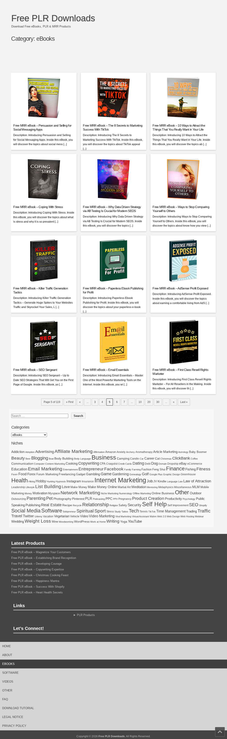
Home (6, 646)
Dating (138, 463)
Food (22, 474)
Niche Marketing (109, 493)
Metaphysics (165, 487)
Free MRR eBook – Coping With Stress (38, 207)
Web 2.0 (161, 516)
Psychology (189, 499)
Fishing (190, 469)
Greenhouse (188, 474)
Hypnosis (61, 481)
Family (127, 469)
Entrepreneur (91, 469)
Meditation (138, 487)
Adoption (30, 452)
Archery (130, 452)
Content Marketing (55, 463)
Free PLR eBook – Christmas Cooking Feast (39, 575)
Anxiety (121, 452)
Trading (191, 511)
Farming (136, 469)
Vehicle (74, 516)
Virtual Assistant (140, 516)
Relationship (95, 504)
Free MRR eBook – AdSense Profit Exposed (180, 288)
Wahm (153, 516)
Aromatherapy (144, 452)
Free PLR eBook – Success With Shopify (38, 586)
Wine (55, 521)
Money (28, 493)
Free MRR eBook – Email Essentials (106, 369)
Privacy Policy (14, 725)
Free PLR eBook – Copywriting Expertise (37, 569)
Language (172, 481)
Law (180, 481)
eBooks (8, 664)
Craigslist (111, 463)
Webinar (199, 516)
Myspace (54, 493)
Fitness (203, 469)
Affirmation (99, 452)
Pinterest (78, 498)
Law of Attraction (197, 481)
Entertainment (70, 469)
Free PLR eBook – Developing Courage (36, 563)
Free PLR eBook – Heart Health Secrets (37, 592)
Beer (28, 458)
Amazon (110, 452)
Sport (100, 510)
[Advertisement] (115, 59)
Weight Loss (38, 520)
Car (142, 458)
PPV (115, 499)
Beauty (18, 458)
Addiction (18, 452)
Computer (39, 463)
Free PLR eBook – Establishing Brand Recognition (43, 558)
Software (51, 511)
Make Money (78, 487)
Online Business (163, 493)
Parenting (36, 498)
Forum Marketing (47, 474)
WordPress (82, 521)
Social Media (26, 511)
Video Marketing (102, 516)
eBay (183, 463)
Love (66, 487)
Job (150, 481)
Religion (114, 505)
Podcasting (99, 499)
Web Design (173, 516)
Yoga (123, 521)
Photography (62, 498)
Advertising (44, 451)
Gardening (120, 474)
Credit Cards (125, 463)
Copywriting (88, 463)
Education (19, 469)
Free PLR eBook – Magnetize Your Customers (41, 552)
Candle (134, 458)
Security (134, 505)
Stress (110, 511)
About (7, 655)
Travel (16, 516)
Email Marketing (45, 468)
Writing (112, 521)
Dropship (172, 463)
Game (106, 474)
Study (118, 511)
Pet (49, 498)
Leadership (18, 487)
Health (19, 480)
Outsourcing (18, 498)
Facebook (113, 469)
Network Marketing (80, 492)
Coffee (194, 458)
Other (182, 492)
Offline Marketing (142, 493)
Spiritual (85, 510)
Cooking (72, 463)
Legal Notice (12, 717)
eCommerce (194, 463)
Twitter (28, 516)
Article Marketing (165, 452)
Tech (134, 511)
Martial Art (124, 487)
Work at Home (98, 521)
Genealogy (135, 474)
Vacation (48, 516)
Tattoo (124, 511)
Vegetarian (61, 516)
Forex (31, 474)
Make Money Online (102, 487)
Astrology (183, 452)
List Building (48, 486)
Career (149, 458)
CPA (103, 463)
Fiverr (14, 474)
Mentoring (152, 487)
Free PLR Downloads (53, 18)
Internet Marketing (120, 480)
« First (69, 402)
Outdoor (196, 493)
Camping (123, 458)
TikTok (152, 511)
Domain (163, 463)
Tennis (144, 511)
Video (84, 516)
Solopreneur (69, 511)
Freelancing (67, 474)
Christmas (166, 458)
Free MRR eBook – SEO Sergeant (35, 369)
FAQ (5, 699)
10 (140, 402)
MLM (196, 487)
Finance (175, 468)
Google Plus (155, 474)
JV (155, 481)
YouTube (135, 521)
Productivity (173, 498)
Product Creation (148, 498)
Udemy (38, 516)
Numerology (125, 493)
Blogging (39, 458)
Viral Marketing (123, 516)
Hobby (41, 481)
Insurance (88, 481)
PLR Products (86, 615)
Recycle (77, 505)
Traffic (204, 510)
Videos (7, 681)
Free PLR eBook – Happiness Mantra (35, 581)
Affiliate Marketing (74, 451)
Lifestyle (30, 487)
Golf (145, 474)
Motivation (40, 493)
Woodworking (66, 521)
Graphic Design (171, 474)
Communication (22, 463)
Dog (154, 463)
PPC (109, 498)
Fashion (146, 469)
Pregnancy (124, 498)
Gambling (93, 474)
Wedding (17, 521)
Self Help (154, 504)
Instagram (74, 481)
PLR (88, 498)
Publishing (32, 505)
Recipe (67, 505)
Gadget (80, 474)
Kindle (162, 481)
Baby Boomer (198, 452)
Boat (51, 458)
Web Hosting (187, 516)
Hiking (31, 481)
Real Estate (51, 505)
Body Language (82, 458)
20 (149, 402)
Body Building (63, 458)
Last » (184, 402)
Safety (123, 505)
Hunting (51, 481)
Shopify (203, 505)
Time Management (171, 511)
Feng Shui (158, 469)
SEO (193, 504)
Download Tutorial (18, 708)
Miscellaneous (183, 487)
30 (157, 402)
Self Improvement (177, 505)
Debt (148, 463)
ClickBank (181, 458)
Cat (157, 458)
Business (104, 457)
